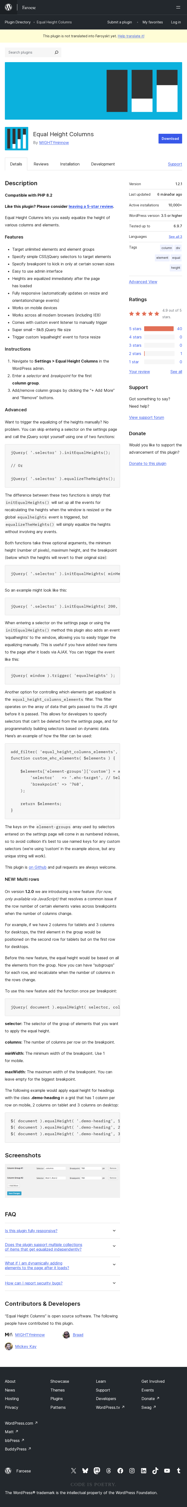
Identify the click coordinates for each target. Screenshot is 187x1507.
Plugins (56, 1398)
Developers (106, 1398)
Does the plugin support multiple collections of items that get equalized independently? (43, 1247)
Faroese (23, 1471)
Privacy (11, 1407)
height (175, 267)
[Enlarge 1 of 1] (113, 1170)
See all (176, 371)
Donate (150, 1398)
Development (103, 164)
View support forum (146, 417)
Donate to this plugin (147, 463)
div (178, 248)
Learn (101, 1381)
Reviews (41, 164)
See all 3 (175, 237)
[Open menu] (179, 7)
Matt (12, 1431)
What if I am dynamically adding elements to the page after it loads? (37, 1265)
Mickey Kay (26, 1346)
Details (16, 164)
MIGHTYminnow (54, 142)
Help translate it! (131, 36)
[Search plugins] (56, 52)
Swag (148, 1407)
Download (170, 138)
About (10, 1381)
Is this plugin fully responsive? (31, 1231)
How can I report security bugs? (34, 1283)
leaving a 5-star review (91, 206)
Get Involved (153, 1381)
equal (176, 257)
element (162, 257)
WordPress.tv (110, 1407)
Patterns (58, 1407)
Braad (78, 1334)
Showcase (59, 1381)
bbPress (15, 1440)
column (166, 248)
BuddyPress (18, 1449)
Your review (139, 371)
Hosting (12, 1398)
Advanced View (143, 281)
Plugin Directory (18, 22)
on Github (38, 867)
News (10, 1390)
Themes (57, 1390)
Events (147, 1390)
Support (175, 164)
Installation (70, 164)
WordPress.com (21, 1423)
